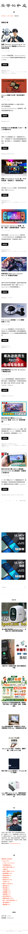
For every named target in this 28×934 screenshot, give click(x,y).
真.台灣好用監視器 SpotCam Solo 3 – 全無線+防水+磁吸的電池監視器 (14, 630)
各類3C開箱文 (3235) (8, 871)
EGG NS (8, 445)
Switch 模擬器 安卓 (22, 445)
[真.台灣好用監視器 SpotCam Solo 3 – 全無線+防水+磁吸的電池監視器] (14, 627)
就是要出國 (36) (7, 875)
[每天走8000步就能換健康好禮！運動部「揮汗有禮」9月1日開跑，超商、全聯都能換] (14, 700)
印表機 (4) (5, 869)
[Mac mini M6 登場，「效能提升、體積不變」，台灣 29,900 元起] (14, 747)
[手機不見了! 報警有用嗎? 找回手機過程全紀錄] (14, 664)
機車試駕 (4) (6, 886)
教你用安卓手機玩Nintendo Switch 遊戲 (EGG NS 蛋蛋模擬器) (13, 420)
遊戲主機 (8, 70)
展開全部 (3, 859)
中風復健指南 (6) (7, 865)
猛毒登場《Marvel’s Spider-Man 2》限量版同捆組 (12, 274)
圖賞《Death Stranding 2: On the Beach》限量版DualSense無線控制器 (13, 46)
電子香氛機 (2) (7, 902)
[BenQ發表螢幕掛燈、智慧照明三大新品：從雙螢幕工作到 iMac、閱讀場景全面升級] (14, 724)
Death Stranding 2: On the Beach (13, 71)
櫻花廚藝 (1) (6, 888)
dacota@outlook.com (15, 843)
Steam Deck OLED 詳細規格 (12, 202)
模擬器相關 (8, 153)
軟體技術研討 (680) (8, 898)
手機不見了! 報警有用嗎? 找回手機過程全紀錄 (14, 666)
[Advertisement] (12, 516)
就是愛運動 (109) (7, 873)
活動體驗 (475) (7, 892)
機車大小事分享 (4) (8, 883)
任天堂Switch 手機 (5, 446)
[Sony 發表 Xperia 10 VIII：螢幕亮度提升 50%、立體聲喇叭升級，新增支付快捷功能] (14, 791)
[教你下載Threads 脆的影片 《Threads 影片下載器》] (14, 769)
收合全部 (9, 859)
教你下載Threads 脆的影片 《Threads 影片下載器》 (14, 771)
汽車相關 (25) (6, 890)
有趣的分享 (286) (7, 879)
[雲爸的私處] (14, 8)
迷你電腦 (8, 395)
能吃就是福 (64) (7, 896)
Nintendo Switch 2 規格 (21, 251)
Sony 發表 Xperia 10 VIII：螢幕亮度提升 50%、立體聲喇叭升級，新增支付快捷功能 (14, 794)
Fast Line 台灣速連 (18, 931)
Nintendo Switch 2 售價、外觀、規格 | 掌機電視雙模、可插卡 (13, 227)
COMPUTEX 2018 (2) (9, 863)
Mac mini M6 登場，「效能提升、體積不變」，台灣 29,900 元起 (14, 749)
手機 (7, 443)
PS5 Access (9, 347)
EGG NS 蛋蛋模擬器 (14, 445)
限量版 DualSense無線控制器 (10, 73)
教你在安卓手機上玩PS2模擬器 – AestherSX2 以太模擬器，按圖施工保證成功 (13, 471)
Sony (7, 297)
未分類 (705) (6, 881)
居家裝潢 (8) (6, 877)
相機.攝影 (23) (6, 894)
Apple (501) (6, 861)
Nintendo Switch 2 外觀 (11, 251)
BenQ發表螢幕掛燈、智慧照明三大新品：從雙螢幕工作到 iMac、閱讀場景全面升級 (14, 727)
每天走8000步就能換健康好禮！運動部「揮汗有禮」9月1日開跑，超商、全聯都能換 (14, 704)
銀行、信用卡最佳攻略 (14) (10, 900)
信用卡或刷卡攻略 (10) (9, 867)
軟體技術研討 (13, 494)
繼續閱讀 (5, 64)
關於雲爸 (24, 930)
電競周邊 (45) (6, 904)
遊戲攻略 (22, 494)
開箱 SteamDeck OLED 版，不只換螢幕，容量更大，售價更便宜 (13, 179)
